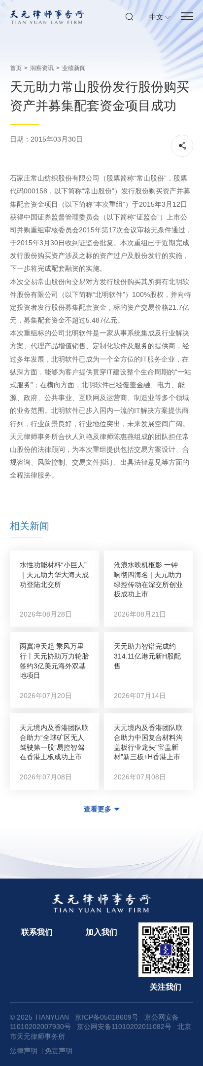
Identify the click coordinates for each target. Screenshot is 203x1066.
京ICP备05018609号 (106, 1017)
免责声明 (58, 1051)
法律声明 (23, 1051)
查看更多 (97, 809)
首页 (16, 68)
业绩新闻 (74, 68)
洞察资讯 (42, 68)
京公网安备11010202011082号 (124, 1026)
